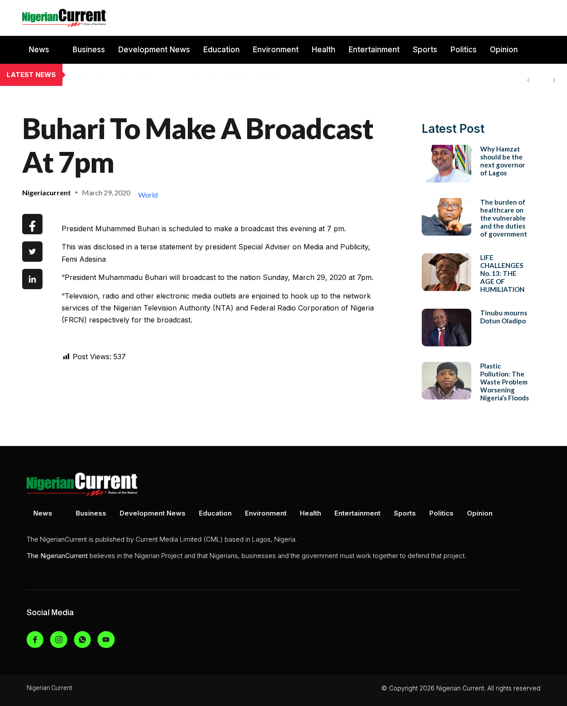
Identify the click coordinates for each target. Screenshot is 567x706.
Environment (276, 49)
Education (221, 49)
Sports (425, 49)
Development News (154, 49)
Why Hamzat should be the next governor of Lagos (502, 161)
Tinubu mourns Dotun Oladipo (503, 317)
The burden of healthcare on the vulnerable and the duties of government (196, 74)
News (39, 49)
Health (323, 49)
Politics (463, 49)
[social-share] (32, 224)
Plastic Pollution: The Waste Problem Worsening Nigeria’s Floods (504, 382)
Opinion (504, 49)
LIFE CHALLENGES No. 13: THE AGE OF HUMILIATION (502, 273)
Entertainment (374, 49)
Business (89, 49)
